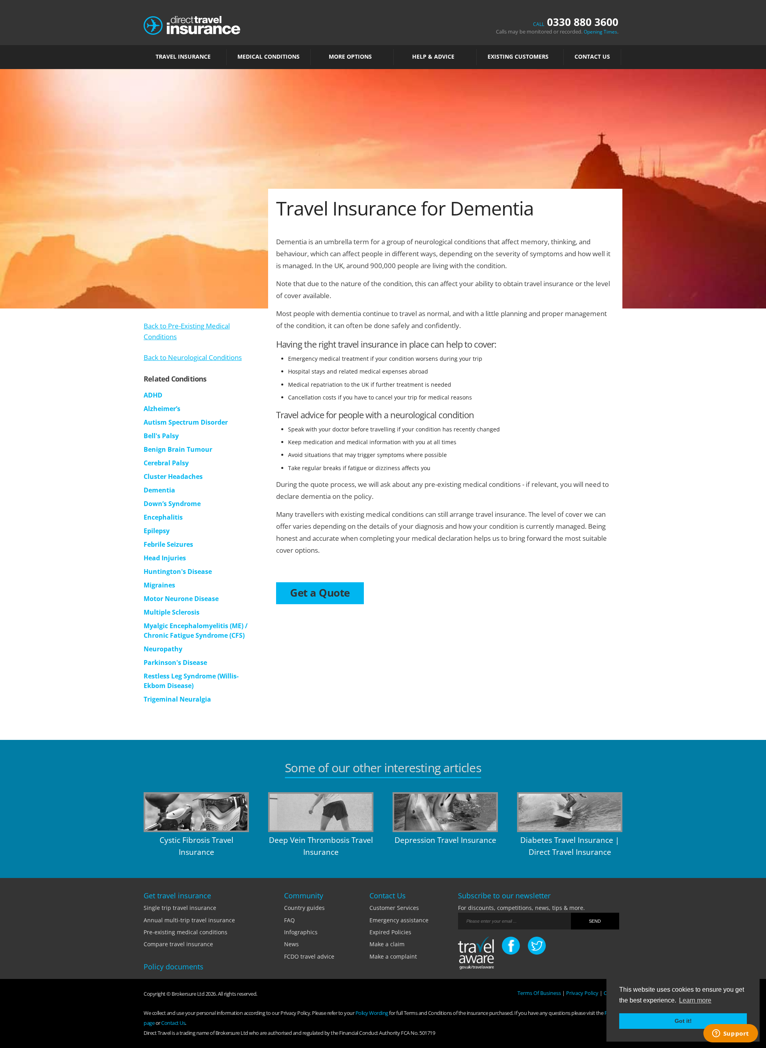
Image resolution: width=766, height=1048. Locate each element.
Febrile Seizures (168, 544)
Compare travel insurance (178, 944)
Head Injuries (165, 558)
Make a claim (387, 944)
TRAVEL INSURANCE (183, 56)
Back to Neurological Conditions (193, 357)
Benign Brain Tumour (178, 449)
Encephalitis (163, 517)
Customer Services (394, 908)
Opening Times (600, 31)
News (291, 944)
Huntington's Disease (178, 571)
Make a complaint (393, 956)
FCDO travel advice (309, 956)
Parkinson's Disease (175, 662)
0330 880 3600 (575, 22)
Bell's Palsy (161, 435)
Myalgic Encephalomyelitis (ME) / (196, 625)
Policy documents (173, 966)
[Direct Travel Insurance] (192, 24)
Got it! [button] (683, 1021)
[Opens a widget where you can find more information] (730, 1034)
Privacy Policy (582, 993)
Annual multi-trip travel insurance (189, 920)
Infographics (301, 932)
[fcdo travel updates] (476, 954)
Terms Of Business (539, 993)
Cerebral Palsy (166, 463)
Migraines (159, 585)
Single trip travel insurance (180, 908)
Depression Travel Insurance (445, 840)
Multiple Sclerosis (171, 612)
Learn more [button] (695, 1000)
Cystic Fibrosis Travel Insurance (196, 846)
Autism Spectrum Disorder (186, 422)
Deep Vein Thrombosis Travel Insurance (321, 846)
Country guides (304, 908)
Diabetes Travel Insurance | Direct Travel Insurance (569, 846)
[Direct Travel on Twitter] (537, 946)
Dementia (159, 490)
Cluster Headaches (173, 476)
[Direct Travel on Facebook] (511, 946)
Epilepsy (157, 530)
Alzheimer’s (162, 408)
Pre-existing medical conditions (185, 932)
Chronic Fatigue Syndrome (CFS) (194, 635)
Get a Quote (320, 592)
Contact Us (592, 56)
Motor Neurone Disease (181, 598)
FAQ (289, 920)
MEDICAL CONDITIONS (268, 56)
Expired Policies (390, 932)
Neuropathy (163, 649)
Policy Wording (371, 1012)
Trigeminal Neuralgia (177, 699)
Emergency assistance (398, 920)
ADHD (153, 395)
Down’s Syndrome (172, 503)
